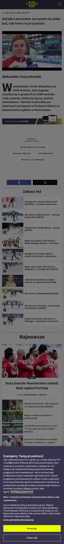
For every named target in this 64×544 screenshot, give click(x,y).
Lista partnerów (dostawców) (18, 520)
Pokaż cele (32, 537)
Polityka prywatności (22, 491)
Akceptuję (32, 528)
